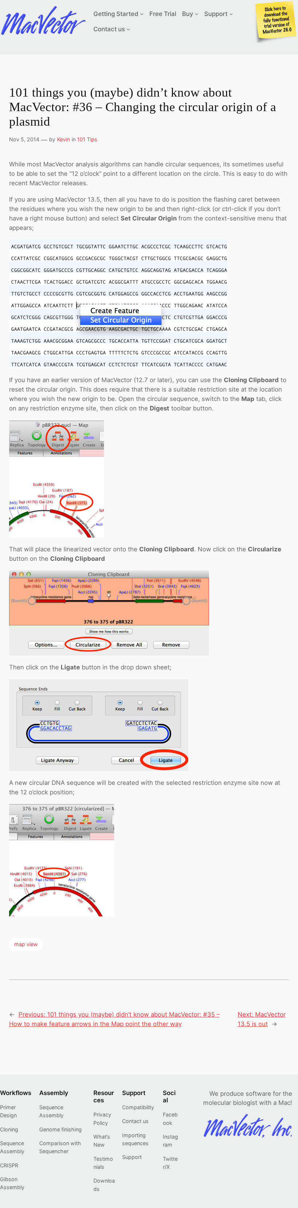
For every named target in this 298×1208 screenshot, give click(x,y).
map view (26, 944)
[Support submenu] (231, 14)
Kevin (63, 139)
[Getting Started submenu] (142, 14)
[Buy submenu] (196, 14)
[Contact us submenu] (128, 29)
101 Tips (87, 139)
